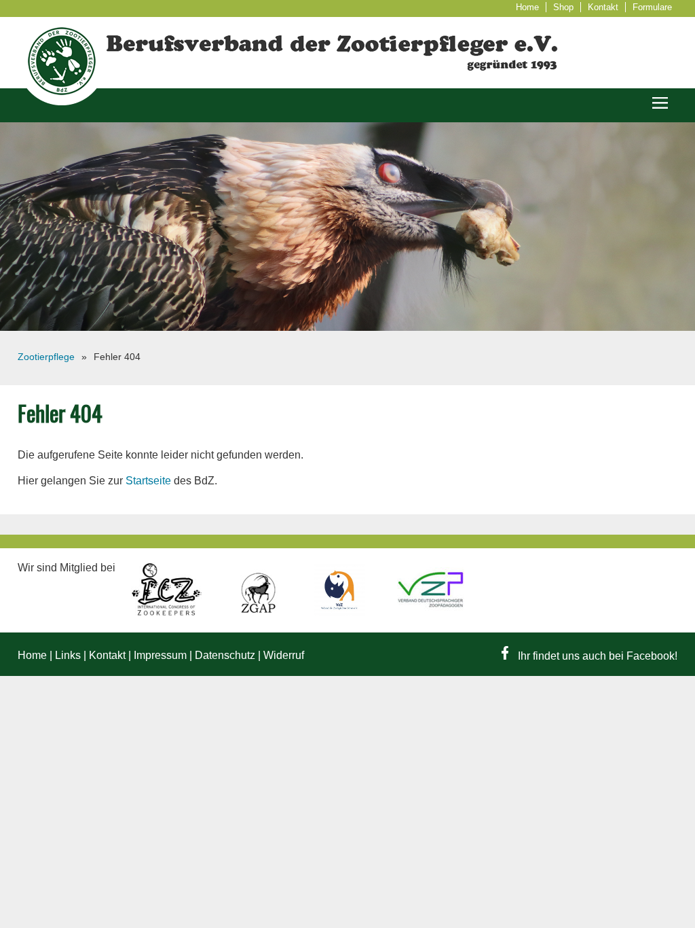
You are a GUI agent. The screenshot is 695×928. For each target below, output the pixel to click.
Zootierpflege (46, 356)
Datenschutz (225, 655)
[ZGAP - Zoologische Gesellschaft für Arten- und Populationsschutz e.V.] (259, 612)
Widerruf (283, 655)
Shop (563, 7)
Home (527, 7)
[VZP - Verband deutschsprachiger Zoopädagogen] (430, 612)
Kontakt (603, 7)
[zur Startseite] (62, 101)
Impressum (160, 655)
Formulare (652, 7)
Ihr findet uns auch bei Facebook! (596, 656)
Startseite (148, 480)
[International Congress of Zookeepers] (168, 612)
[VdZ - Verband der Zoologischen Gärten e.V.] (340, 612)
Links (68, 655)
